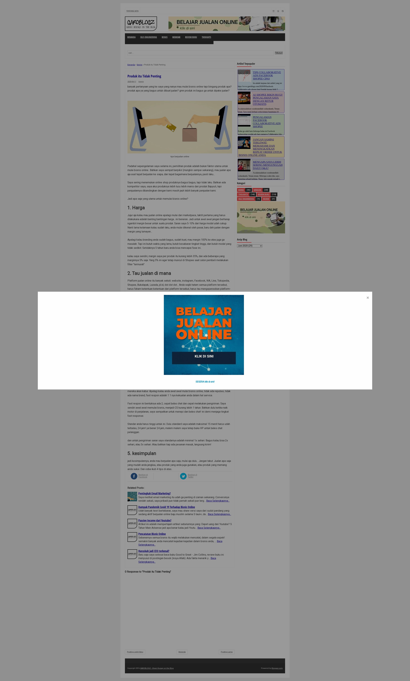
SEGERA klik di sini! (205, 381)
